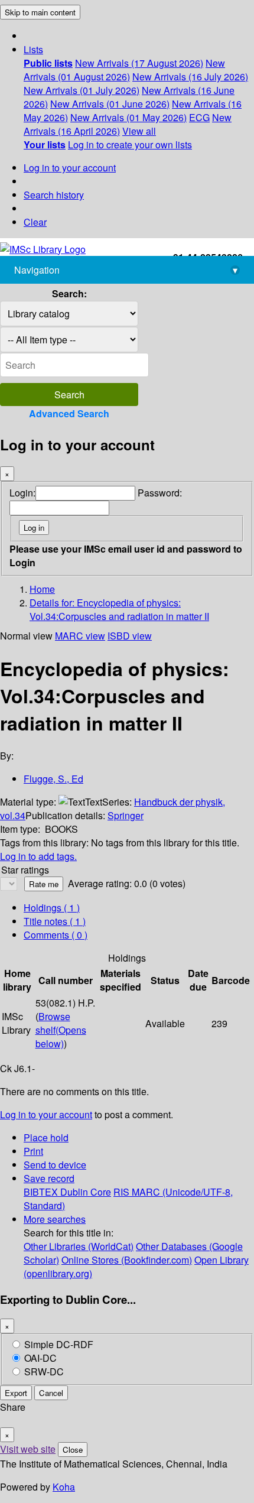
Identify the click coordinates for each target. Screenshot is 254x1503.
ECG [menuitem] (199, 117)
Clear (35, 222)
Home (42, 589)
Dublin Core (85, 1192)
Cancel (51, 1392)
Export (16, 1392)
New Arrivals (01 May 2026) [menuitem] (128, 117)
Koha (64, 1487)
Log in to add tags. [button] (38, 856)
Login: (22, 492)
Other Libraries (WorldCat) (78, 1246)
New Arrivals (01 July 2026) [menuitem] (81, 90)
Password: (160, 492)
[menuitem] (48, 63)
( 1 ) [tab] (52, 907)
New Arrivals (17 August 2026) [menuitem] (139, 63)
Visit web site (28, 1449)
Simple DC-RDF (58, 1344)
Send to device (55, 1164)
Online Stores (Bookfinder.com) (126, 1260)
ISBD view (130, 635)
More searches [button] (55, 1219)
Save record (49, 1178)
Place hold (46, 1137)
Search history (54, 195)
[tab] (55, 921)
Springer (126, 815)
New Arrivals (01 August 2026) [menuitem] (124, 69)
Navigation (125, 270)
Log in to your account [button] (46, 1114)
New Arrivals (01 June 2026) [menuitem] (110, 104)
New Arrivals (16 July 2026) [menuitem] (190, 76)
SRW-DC (44, 1371)
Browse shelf (60, 1029)
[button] (33, 49)
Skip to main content (40, 12)
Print (33, 1151)
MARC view (80, 635)
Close (73, 1449)
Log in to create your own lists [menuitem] (130, 144)
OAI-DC (40, 1358)
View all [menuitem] (139, 131)
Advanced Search (69, 413)
